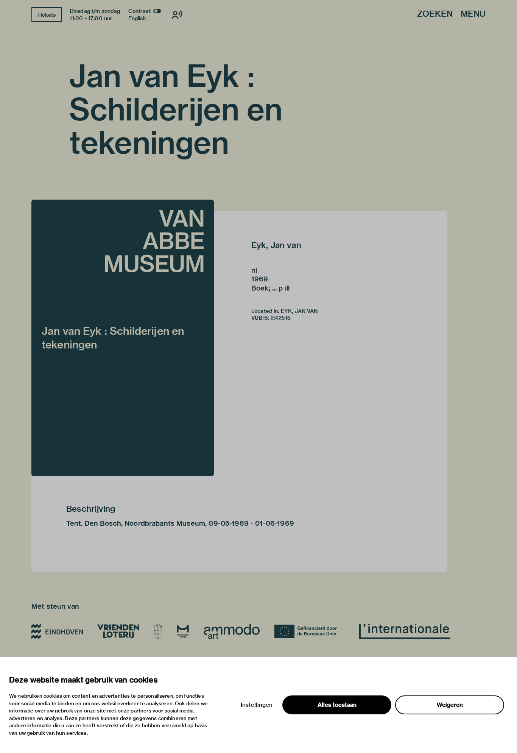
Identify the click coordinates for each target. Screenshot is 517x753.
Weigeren (450, 705)
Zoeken (435, 14)
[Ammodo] (232, 631)
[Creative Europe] (309, 631)
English (137, 18)
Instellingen (257, 705)
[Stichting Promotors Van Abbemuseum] (158, 631)
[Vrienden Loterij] (118, 631)
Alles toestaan (337, 705)
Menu (473, 14)
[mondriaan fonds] (183, 631)
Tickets (46, 14)
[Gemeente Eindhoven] (57, 631)
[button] (122, 338)
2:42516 (281, 317)
